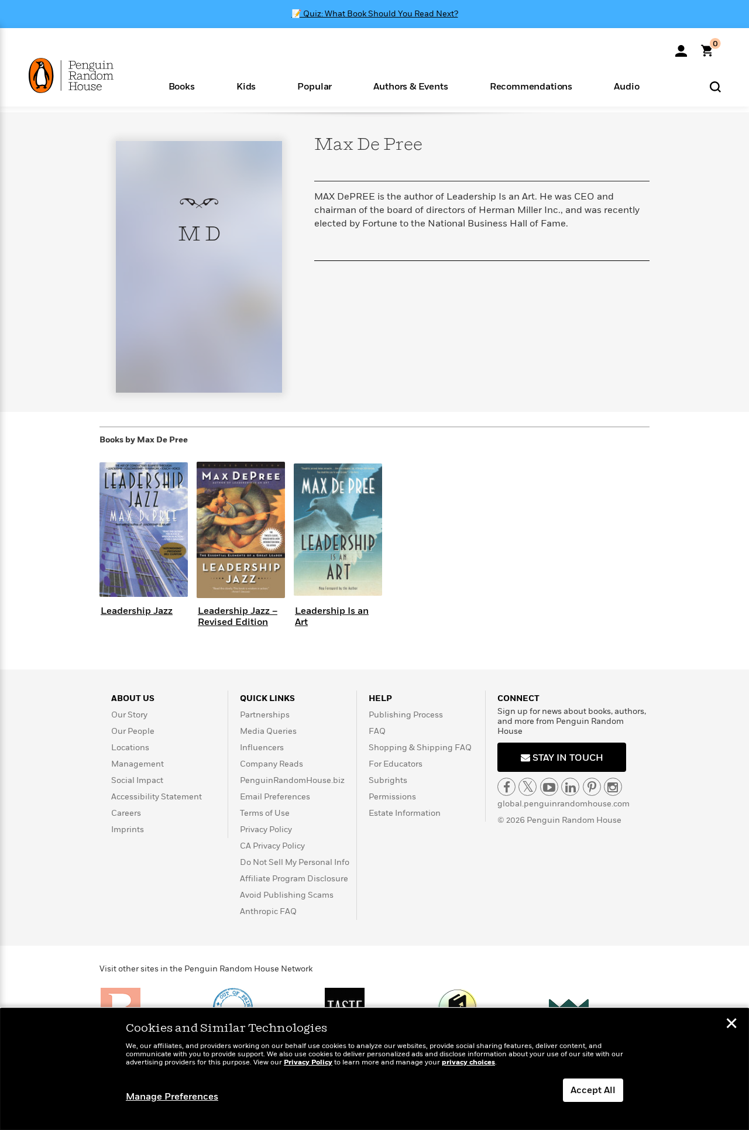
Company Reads (271, 764)
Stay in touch (566, 757)
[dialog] (374, 1069)
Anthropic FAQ (268, 911)
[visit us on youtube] (549, 787)
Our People (132, 731)
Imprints (127, 829)
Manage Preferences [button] (172, 1096)
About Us (132, 698)
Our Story (129, 714)
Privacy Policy (266, 829)
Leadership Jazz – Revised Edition (237, 616)
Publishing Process (406, 714)
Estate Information (405, 813)
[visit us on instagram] (613, 787)
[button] (181, 85)
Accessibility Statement (156, 796)
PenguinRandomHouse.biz (292, 780)
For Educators (395, 764)
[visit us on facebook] (506, 787)
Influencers (262, 747)
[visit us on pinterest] (592, 787)
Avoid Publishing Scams (287, 895)
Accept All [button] (593, 1090)
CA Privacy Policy (272, 845)
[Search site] (715, 86)
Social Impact (137, 780)
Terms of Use (265, 813)
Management (137, 764)
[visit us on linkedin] (570, 787)
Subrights (388, 780)
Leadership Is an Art (332, 616)
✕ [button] (731, 1025)
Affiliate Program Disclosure (294, 878)
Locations (130, 747)
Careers (126, 813)
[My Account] (681, 46)
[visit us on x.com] (527, 787)
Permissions (392, 796)
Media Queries (268, 731)
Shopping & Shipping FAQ (420, 747)
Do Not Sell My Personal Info (294, 862)
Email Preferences (275, 796)
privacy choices (468, 1062)
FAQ (377, 731)
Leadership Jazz (137, 611)
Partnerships (265, 714)
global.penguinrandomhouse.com (563, 803)
